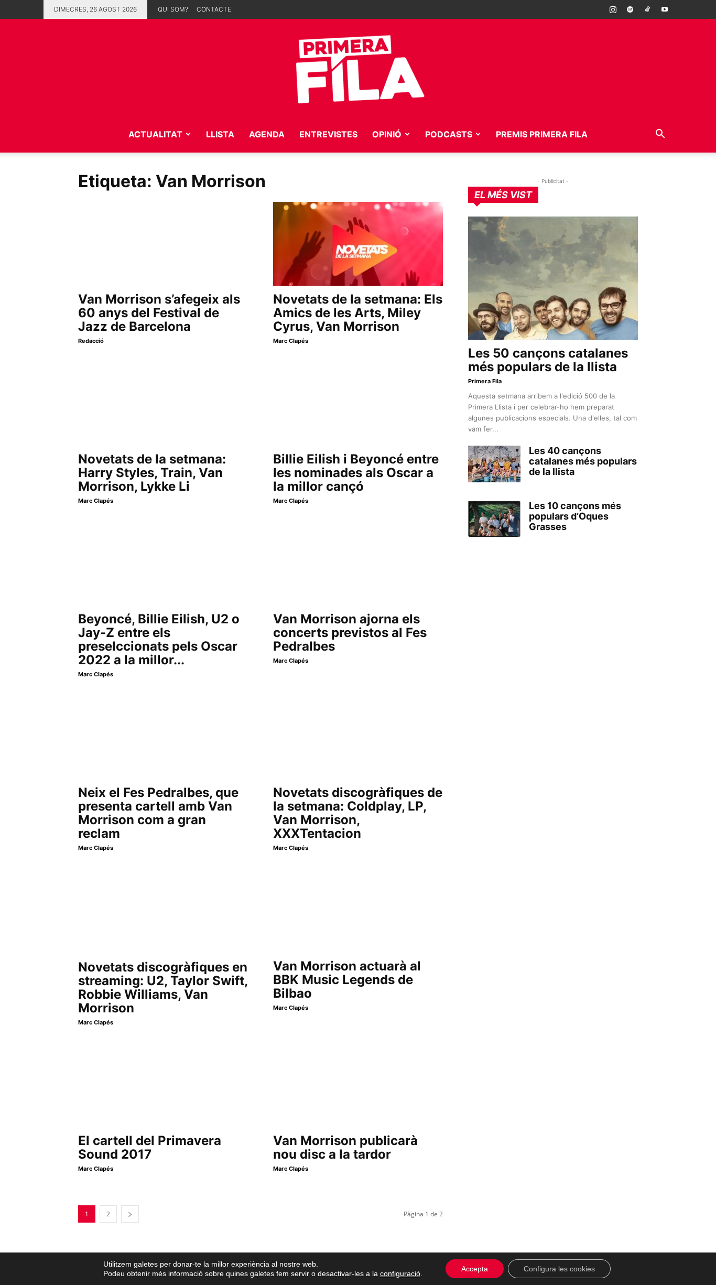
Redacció (91, 340)
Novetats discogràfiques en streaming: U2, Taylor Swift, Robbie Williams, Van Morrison (162, 987)
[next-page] (130, 1214)
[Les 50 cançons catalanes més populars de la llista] (553, 278)
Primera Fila (485, 381)
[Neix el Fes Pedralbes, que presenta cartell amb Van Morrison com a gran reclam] (163, 737)
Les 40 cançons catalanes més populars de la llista (583, 461)
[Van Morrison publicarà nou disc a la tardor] (358, 1085)
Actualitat (155, 134)
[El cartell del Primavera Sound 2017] (163, 1085)
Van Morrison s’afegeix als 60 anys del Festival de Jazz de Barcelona (159, 312)
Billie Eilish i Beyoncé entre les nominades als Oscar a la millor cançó (356, 472)
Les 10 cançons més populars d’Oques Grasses (575, 516)
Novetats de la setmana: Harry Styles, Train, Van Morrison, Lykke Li (152, 472)
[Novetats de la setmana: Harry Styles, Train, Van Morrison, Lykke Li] (163, 404)
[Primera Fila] (358, 67)
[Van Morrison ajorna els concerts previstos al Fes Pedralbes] (358, 564)
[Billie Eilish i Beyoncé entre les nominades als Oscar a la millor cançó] (358, 404)
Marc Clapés (290, 340)
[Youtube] (664, 9)
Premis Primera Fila (542, 134)
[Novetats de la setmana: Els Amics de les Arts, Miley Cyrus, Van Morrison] (358, 244)
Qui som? (173, 9)
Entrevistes (328, 134)
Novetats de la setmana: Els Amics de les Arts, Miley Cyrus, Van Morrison (357, 312)
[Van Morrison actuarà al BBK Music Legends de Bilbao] (358, 911)
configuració (400, 1273)
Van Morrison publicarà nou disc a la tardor (345, 1147)
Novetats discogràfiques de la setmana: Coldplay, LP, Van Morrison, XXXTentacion (357, 813)
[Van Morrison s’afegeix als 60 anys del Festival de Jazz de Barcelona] (163, 244)
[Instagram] (613, 9)
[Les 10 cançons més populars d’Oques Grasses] (494, 519)
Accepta (474, 1269)
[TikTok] (647, 9)
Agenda (267, 134)
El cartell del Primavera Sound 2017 (149, 1147)
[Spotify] (630, 9)
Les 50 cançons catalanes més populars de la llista (548, 359)
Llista (220, 134)
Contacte (214, 9)
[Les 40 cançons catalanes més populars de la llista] (494, 464)
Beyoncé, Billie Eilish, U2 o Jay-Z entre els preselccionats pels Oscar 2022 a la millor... (159, 639)
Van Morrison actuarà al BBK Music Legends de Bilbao (347, 979)
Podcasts (448, 134)
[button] (659, 135)
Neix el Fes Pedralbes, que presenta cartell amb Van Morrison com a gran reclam (158, 813)
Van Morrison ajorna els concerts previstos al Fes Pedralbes (350, 632)
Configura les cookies (559, 1269)
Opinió (387, 134)
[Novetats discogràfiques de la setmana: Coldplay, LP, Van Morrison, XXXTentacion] (358, 737)
